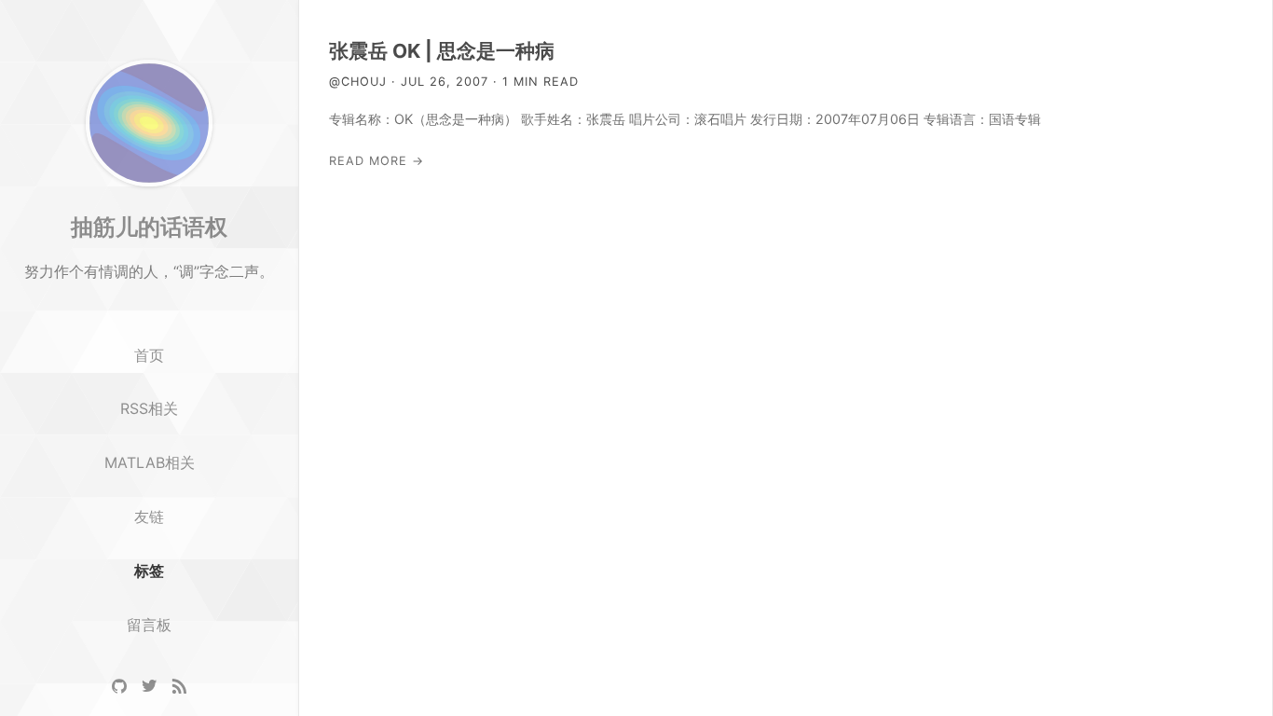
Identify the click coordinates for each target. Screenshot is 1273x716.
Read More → (376, 161)
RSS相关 (149, 408)
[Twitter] (149, 686)
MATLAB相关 (149, 462)
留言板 (149, 624)
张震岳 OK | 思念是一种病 (441, 50)
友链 (149, 516)
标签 (149, 570)
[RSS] (178, 686)
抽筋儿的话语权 (149, 227)
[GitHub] (119, 686)
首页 (149, 355)
